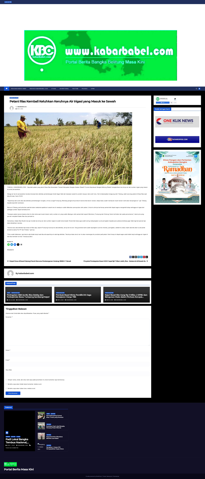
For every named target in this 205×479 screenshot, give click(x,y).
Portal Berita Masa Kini (102, 82)
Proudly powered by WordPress (94, 476)
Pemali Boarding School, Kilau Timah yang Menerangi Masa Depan (55, 417)
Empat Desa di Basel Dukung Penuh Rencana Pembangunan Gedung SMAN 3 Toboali (40, 261)
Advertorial (64, 88)
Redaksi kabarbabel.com (39, 88)
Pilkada (84, 88)
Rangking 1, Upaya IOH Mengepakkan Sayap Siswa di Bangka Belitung (55, 448)
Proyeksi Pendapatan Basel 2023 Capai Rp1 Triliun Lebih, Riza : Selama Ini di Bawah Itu (115, 261)
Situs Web (9, 370)
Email (8, 360)
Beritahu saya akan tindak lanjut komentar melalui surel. (25, 384)
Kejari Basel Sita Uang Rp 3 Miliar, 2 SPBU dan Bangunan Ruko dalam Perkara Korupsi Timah (126, 297)
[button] (196, 88)
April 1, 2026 (11, 445)
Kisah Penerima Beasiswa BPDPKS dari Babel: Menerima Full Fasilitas (54, 438)
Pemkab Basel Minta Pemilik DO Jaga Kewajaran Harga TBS (73, 296)
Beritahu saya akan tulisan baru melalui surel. (21, 388)
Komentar (9, 317)
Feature (75, 88)
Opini (92, 88)
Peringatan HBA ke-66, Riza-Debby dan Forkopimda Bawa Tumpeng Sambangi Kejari (28, 296)
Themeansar (116, 476)
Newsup (109, 476)
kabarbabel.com (22, 106)
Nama (8, 350)
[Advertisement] (102, 18)
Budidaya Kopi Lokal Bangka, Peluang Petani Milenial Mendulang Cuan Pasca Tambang (55, 428)
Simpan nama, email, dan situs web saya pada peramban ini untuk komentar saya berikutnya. (36, 380)
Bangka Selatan (14, 97)
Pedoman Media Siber (18, 88)
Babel (8, 292)
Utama (53, 88)
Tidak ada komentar (12, 447)
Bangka (8, 436)
